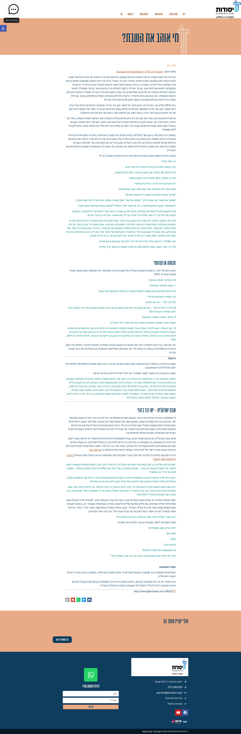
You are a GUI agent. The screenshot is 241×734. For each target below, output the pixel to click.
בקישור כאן (95, 450)
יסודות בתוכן (159, 14)
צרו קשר (130, 14)
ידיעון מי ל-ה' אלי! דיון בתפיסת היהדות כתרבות (140, 72)
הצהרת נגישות (147, 731)
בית (184, 14)
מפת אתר (157, 731)
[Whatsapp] (91, 675)
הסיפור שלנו (173, 14)
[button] (3, 28)
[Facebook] (185, 712)
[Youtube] (178, 712)
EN (121, 14)
